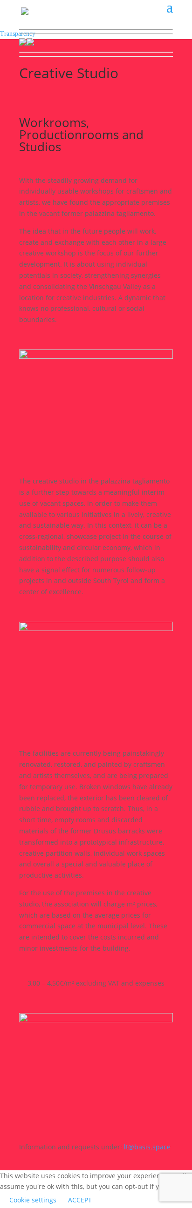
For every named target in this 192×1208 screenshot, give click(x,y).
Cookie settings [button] (32, 1199)
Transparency (17, 33)
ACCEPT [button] (80, 1199)
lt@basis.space (147, 1146)
